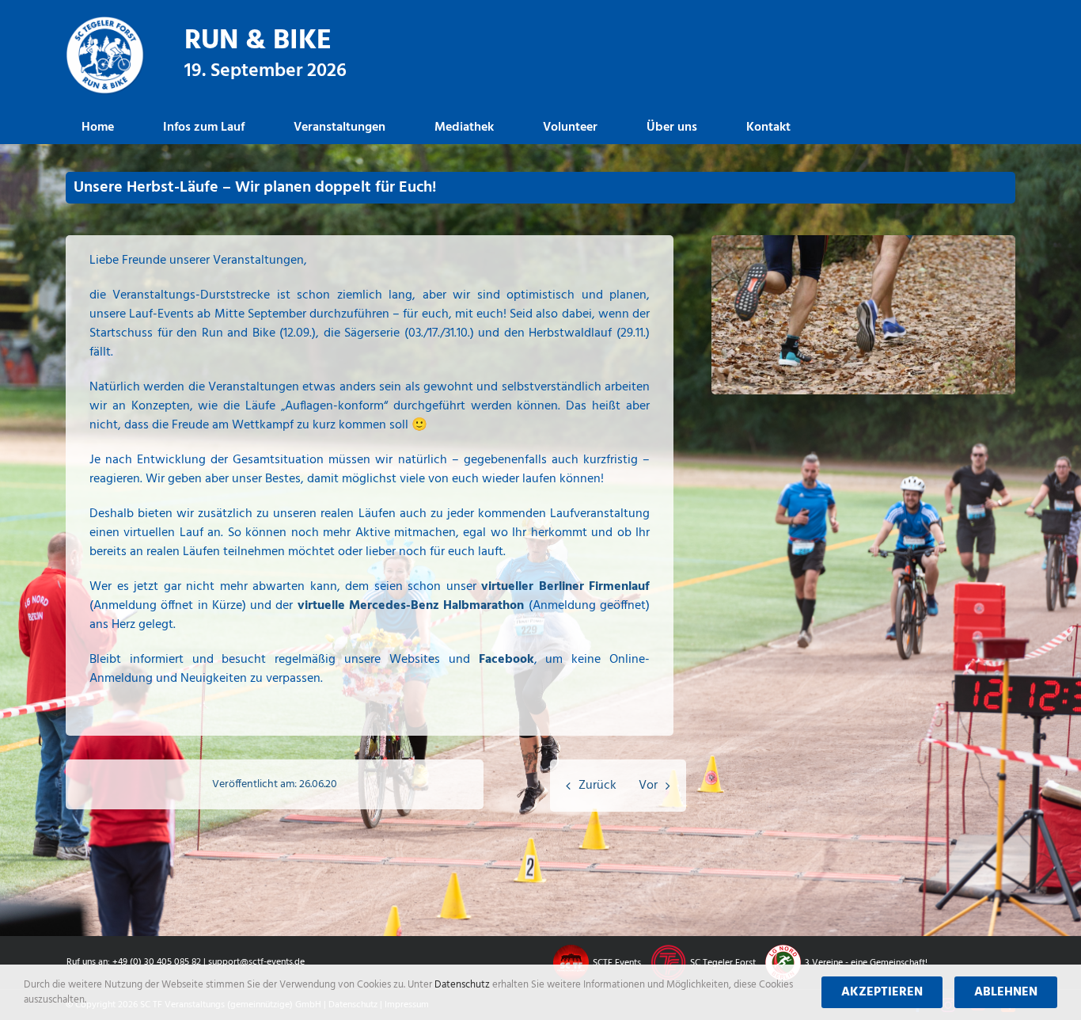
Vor (648, 785)
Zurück (597, 785)
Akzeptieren (882, 992)
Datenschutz (463, 984)
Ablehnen (1005, 992)
